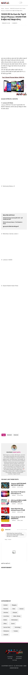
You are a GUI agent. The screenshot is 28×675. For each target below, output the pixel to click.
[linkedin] (14, 439)
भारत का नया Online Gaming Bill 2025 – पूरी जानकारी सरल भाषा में (12, 218)
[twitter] (5, 439)
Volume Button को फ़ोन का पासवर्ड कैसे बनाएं (18, 517)
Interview (6, 612)
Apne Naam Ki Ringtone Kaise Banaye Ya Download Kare (18, 492)
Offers (5, 623)
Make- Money (16, 616)
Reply (6, 539)
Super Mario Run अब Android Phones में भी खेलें (18, 509)
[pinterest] (11, 439)
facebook (10, 656)
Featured (6, 608)
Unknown (7, 529)
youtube (10, 658)
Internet (7, 8)
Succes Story (7, 627)
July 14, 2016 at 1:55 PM (22, 529)
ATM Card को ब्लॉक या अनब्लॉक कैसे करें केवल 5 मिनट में (18, 501)
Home (2, 8)
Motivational (14, 619)
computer (6, 634)
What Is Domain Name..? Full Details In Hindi (12, 222)
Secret (12, 623)
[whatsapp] (8, 439)
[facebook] (2, 439)
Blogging (14, 605)
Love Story (6, 616)
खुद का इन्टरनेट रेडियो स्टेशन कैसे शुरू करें (11, 226)
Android (9, 435)
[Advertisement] (14, 42)
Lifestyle (15, 612)
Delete (9, 539)
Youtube (16, 631)
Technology (17, 627)
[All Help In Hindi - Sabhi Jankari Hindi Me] (5, 3)
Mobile (5, 619)
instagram (19, 656)
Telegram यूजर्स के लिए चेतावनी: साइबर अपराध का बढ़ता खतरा (18, 484)
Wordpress (6, 631)
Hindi (13, 608)
